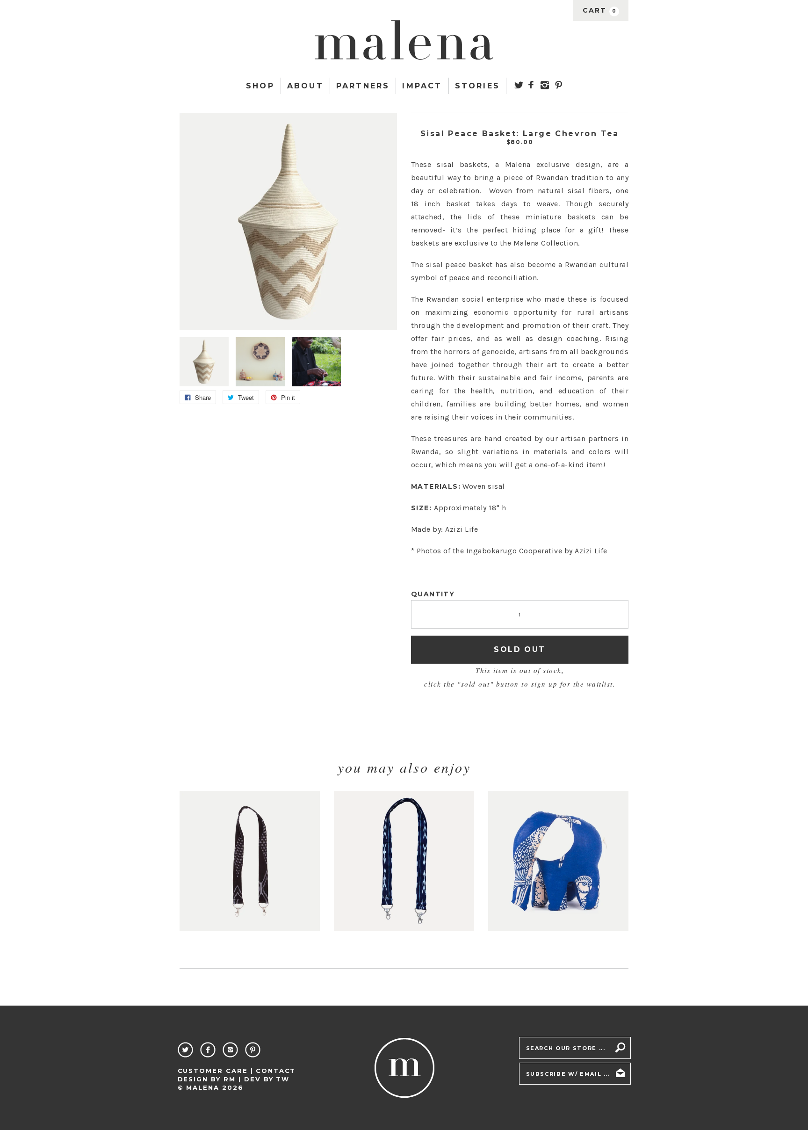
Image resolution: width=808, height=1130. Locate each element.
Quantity (432, 594)
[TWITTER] (518, 84)
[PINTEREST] (558, 85)
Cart (600, 10)
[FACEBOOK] (531, 84)
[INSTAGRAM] (545, 85)
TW (282, 1079)
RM (230, 1079)
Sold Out (519, 649)
